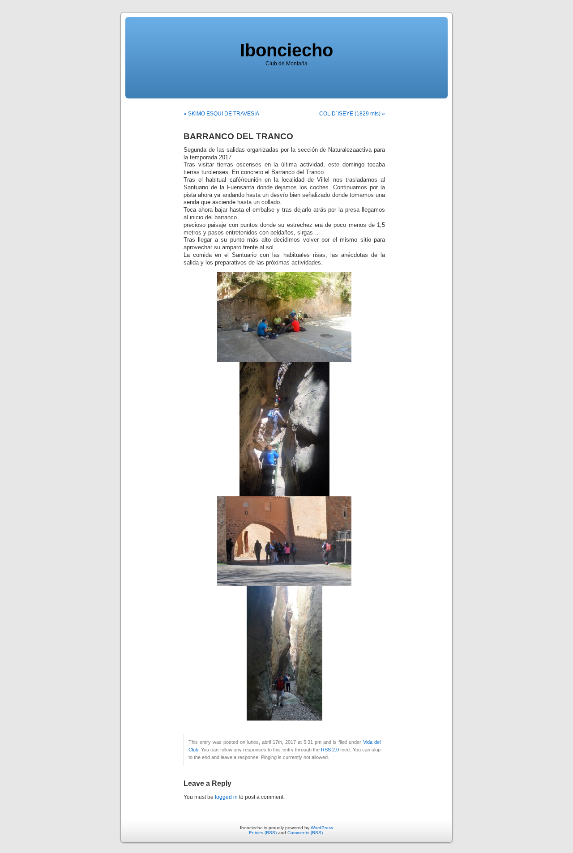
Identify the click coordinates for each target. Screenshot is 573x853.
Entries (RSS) (263, 832)
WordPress (322, 827)
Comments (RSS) (305, 832)
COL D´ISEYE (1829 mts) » (352, 114)
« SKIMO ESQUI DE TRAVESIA (221, 114)
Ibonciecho (286, 50)
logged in (226, 797)
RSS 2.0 (330, 749)
